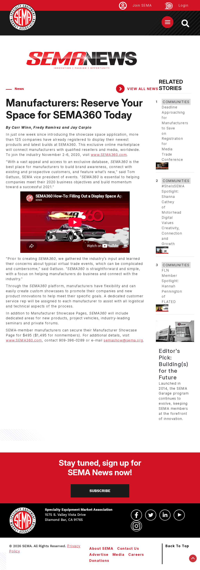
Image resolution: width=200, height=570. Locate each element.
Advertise (99, 554)
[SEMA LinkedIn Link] (165, 515)
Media (118, 554)
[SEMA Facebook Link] (136, 515)
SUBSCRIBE (99, 491)
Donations (99, 560)
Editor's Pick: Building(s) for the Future (173, 364)
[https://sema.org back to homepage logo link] (188, 23)
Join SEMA (142, 5)
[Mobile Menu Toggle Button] (167, 22)
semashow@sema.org (123, 340)
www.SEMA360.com (109, 155)
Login (183, 5)
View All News (142, 89)
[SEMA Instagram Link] (136, 525)
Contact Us (128, 548)
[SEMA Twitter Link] (150, 515)
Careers (136, 554)
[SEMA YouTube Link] (179, 515)
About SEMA (101, 548)
